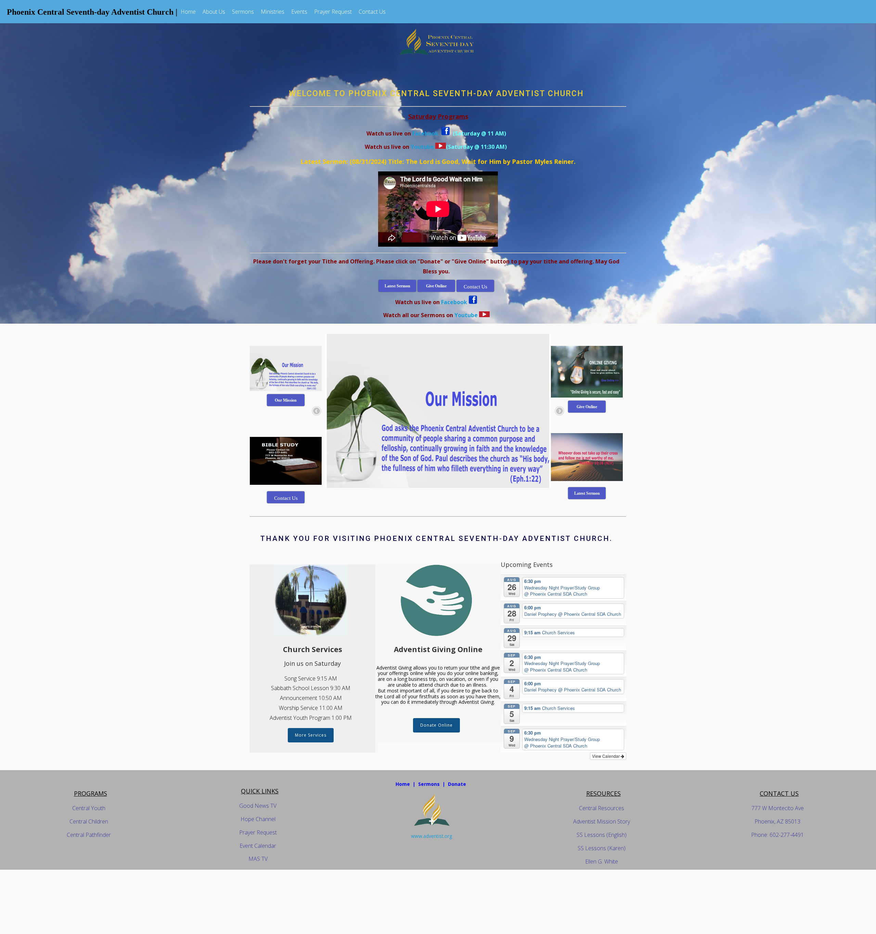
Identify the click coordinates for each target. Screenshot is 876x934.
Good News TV (257, 805)
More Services (310, 735)
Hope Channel (258, 819)
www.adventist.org (431, 836)
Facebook (426, 133)
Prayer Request (333, 11)
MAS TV (258, 858)
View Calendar (606, 756)
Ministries (272, 11)
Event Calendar (258, 845)
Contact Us (372, 11)
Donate (457, 784)
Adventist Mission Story (601, 821)
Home (188, 11)
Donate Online (436, 725)
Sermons (243, 11)
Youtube (422, 147)
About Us (214, 11)
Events (299, 11)
